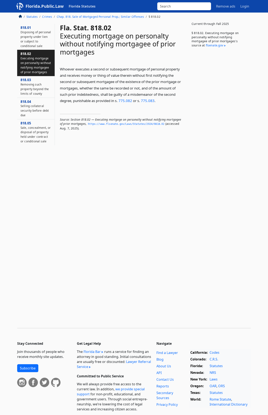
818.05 (36, 132)
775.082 (125, 100)
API (159, 372)
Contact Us (165, 379)
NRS (213, 372)
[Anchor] (158, 100)
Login (244, 6)
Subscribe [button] (28, 368)
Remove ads (225, 6)
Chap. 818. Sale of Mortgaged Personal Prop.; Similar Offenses (100, 17)
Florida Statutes (82, 6)
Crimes (47, 17)
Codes (214, 352)
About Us (163, 366)
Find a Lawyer (167, 352)
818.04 (35, 108)
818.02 (36, 62)
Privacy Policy (167, 404)
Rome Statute (220, 399)
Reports (162, 386)
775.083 (148, 100)
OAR (213, 386)
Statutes (32, 17)
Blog (160, 359)
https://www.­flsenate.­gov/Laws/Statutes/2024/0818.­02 (126, 124)
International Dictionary (228, 404)
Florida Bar (92, 351)
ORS (221, 386)
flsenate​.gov (214, 45)
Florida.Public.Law (45, 6)
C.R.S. (214, 359)
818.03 (35, 86)
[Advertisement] (219, 120)
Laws (214, 379)
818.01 (36, 36)
